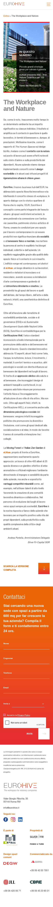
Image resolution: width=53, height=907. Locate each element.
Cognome (8, 658)
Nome (6, 643)
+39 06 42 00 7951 (39, 871)
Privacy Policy (23, 716)
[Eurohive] (20, 787)
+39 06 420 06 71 (12, 891)
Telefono (7, 673)
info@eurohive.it (11, 808)
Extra (6, 16)
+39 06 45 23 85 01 (39, 891)
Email (6, 687)
